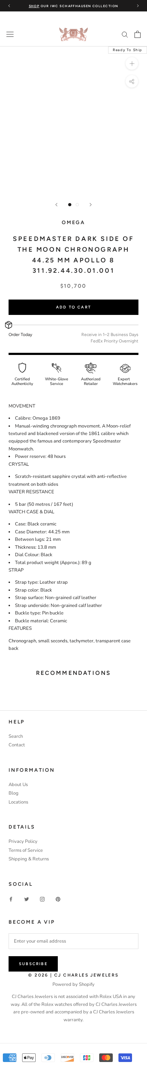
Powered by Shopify (73, 984)
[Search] (125, 34)
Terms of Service (26, 850)
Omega (73, 222)
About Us (18, 784)
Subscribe (33, 964)
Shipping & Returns (29, 859)
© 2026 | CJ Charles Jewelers (73, 975)
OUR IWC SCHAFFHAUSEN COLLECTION (73, 6)
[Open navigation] (10, 34)
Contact (17, 745)
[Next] (91, 204)
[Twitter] (26, 899)
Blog (14, 793)
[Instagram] (42, 899)
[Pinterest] (58, 899)
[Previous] (56, 204)
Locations (18, 802)
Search (16, 736)
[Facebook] (11, 899)
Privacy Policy (23, 841)
